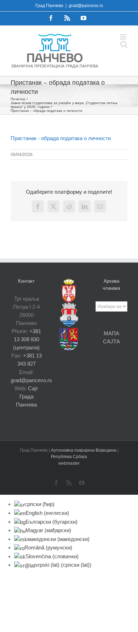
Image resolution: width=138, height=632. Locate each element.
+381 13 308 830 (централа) (27, 339)
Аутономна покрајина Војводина (84, 450)
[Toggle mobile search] (123, 44)
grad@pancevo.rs (86, 5)
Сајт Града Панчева (27, 396)
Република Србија (69, 456)
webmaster (69, 463)
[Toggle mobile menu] (123, 37)
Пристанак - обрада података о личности (61, 138)
